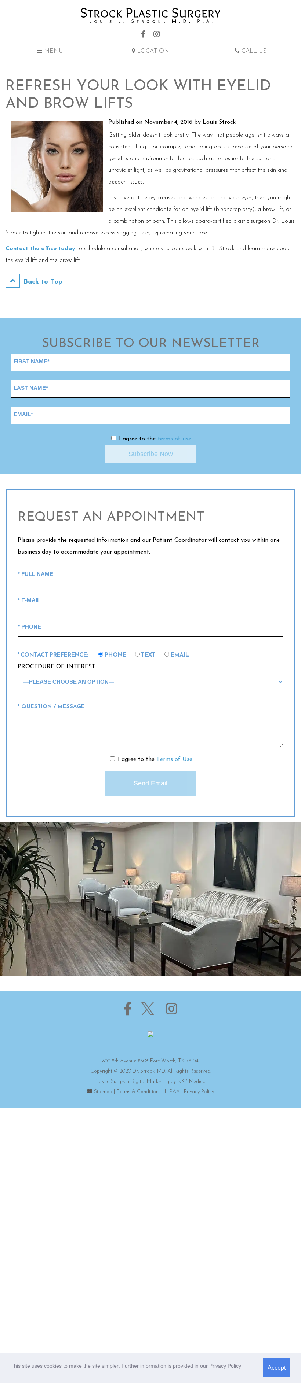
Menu (52, 51)
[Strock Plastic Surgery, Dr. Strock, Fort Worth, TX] (150, 15)
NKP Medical (192, 1081)
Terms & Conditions (138, 1092)
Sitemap (103, 1092)
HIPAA (172, 1092)
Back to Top (41, 282)
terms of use (174, 439)
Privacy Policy (199, 1092)
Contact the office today (40, 249)
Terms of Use (174, 759)
